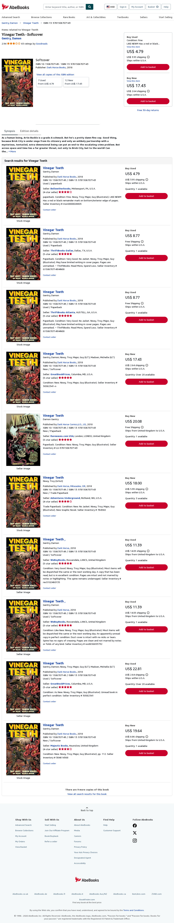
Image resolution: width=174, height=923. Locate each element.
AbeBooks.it (77, 894)
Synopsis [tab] (9, 131)
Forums (77, 841)
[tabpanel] (61, 144)
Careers (77, 836)
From (46, 82)
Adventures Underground (65, 497)
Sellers (143, 17)
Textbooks (123, 17)
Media (77, 830)
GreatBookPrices (60, 374)
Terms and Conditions (133, 910)
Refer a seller (51, 841)
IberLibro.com (138, 894)
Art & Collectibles (96, 17)
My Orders (20, 841)
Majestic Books (59, 745)
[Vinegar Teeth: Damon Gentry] (23, 465)
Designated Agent (82, 857)
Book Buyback (51, 836)
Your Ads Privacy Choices (86, 852)
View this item (133, 46)
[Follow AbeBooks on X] (135, 833)
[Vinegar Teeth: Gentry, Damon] (23, 217)
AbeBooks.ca (119, 894)
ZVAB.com (157, 894)
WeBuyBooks (57, 559)
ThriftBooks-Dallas (61, 250)
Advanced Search (11, 17)
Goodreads (42, 43)
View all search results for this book (87, 793)
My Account (137, 6)
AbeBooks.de (40, 894)
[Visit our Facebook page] (135, 826)
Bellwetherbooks (60, 188)
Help (166, 6)
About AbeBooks (82, 825)
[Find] (89, 7)
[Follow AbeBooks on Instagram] (135, 841)
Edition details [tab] (29, 131)
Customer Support (111, 830)
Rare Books (69, 17)
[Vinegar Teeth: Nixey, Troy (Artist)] (23, 526)
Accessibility (80, 863)
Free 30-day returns (148, 110)
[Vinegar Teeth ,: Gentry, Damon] (23, 588)
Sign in (123, 6)
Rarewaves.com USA (62, 436)
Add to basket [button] (148, 67)
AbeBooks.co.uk (20, 894)
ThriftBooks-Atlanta (62, 312)
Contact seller (49, 209)
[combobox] (64, 7)
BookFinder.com (87, 901)
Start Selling (165, 17)
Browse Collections (41, 17)
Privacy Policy (80, 847)
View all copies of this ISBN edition (55, 74)
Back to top (87, 810)
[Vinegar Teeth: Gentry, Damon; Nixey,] (23, 403)
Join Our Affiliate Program (57, 830)
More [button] (13, 151)
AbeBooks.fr (59, 894)
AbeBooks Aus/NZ (98, 894)
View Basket (21, 847)
